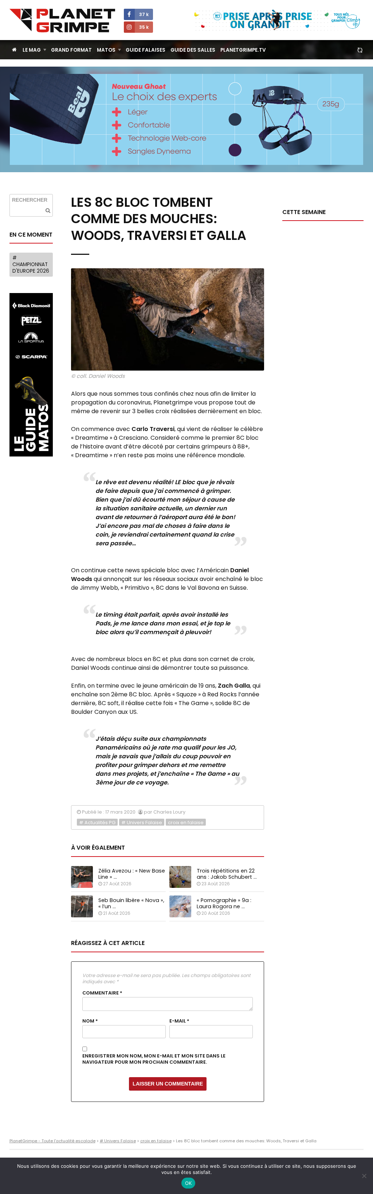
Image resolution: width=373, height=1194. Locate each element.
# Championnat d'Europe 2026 (30, 264)
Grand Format (71, 50)
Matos (106, 50)
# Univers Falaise (141, 822)
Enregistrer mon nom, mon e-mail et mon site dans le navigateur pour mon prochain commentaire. (153, 1059)
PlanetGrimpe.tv (243, 50)
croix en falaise (186, 822)
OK (188, 1183)
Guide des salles (192, 50)
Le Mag (32, 50)
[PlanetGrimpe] (62, 20)
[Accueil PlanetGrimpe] (14, 50)
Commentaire (102, 993)
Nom (90, 1021)
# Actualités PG (97, 822)
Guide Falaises (145, 50)
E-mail (179, 1021)
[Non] (364, 1175)
